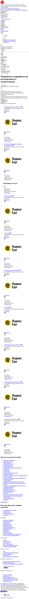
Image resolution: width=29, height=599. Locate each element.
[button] (2, 28)
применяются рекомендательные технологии (12, 584)
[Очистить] (3, 50)
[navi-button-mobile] (2, 33)
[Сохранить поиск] (2, 54)
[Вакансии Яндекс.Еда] (16, 122)
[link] (3, 25)
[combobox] (7, 47)
